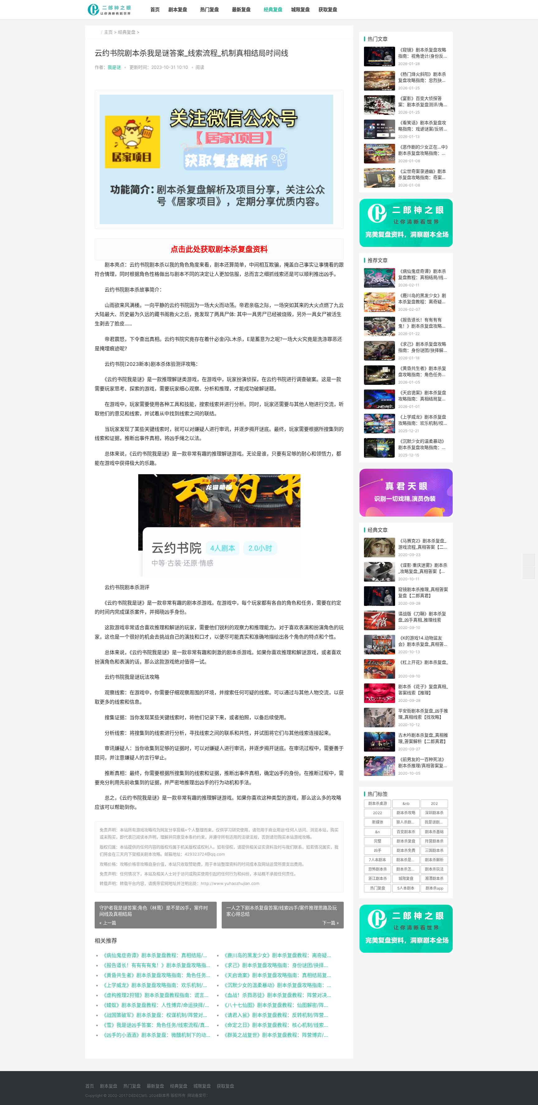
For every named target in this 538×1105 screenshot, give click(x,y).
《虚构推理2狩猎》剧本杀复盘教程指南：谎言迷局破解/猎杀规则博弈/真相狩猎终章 (155, 995)
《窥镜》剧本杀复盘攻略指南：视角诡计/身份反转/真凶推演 (422, 55)
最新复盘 (241, 9)
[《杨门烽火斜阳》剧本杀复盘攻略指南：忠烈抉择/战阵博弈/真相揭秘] (379, 75)
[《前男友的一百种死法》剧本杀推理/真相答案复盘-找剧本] (379, 760)
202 (434, 803)
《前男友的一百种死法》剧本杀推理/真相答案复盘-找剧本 (422, 765)
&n (377, 831)
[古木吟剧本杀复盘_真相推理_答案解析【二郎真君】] (379, 736)
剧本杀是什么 (407, 859)
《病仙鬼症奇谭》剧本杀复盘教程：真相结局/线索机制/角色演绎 (155, 955)
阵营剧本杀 (434, 841)
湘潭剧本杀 (434, 878)
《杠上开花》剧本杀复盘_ (423, 662)
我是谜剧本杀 (436, 822)
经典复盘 (273, 9)
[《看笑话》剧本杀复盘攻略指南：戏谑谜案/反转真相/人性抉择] (379, 123)
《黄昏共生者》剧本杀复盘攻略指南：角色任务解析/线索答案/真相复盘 (155, 975)
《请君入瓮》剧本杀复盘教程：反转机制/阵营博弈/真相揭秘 (276, 1015)
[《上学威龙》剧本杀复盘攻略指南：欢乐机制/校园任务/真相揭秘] (379, 417)
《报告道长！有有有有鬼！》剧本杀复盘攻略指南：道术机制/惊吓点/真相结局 (155, 965)
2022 (377, 812)
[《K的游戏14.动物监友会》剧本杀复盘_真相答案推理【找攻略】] (379, 638)
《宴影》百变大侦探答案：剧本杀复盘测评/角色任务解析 (423, 104)
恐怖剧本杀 (377, 869)
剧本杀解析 (434, 859)
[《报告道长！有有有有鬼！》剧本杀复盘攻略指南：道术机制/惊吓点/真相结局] (379, 320)
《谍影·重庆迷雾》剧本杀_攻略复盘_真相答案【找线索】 (422, 571)
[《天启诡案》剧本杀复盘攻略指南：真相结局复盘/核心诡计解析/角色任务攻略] (379, 393)
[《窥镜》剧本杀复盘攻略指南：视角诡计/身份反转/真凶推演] (379, 50)
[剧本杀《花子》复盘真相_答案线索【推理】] (379, 687)
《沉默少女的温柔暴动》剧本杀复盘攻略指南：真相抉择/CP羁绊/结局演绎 (276, 985)
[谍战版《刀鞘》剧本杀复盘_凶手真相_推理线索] (379, 614)
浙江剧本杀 (377, 878)
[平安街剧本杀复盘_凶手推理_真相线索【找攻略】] (379, 711)
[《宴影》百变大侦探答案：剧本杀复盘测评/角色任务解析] (379, 99)
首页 (155, 9)
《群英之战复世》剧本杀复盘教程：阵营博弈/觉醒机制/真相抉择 (276, 1035)
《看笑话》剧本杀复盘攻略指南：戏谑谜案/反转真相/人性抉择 (423, 128)
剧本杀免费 (406, 850)
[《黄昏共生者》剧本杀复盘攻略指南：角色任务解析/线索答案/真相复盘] (379, 369)
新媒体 (377, 822)
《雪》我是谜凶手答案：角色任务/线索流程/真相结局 (155, 1025)
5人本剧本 (405, 888)
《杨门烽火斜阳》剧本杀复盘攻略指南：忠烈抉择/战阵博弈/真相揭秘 (423, 80)
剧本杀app (434, 888)
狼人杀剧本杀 (407, 822)
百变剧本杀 (406, 831)
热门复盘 (209, 9)
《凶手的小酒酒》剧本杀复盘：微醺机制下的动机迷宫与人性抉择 (155, 1035)
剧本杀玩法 (434, 869)
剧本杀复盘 (406, 841)
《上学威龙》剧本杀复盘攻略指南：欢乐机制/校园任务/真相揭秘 (155, 985)
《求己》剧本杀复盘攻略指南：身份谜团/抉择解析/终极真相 (276, 965)
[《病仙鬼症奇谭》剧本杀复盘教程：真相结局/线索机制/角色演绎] (379, 272)
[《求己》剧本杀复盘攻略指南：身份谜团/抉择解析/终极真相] (379, 344)
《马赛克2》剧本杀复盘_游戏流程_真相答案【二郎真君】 (423, 546)
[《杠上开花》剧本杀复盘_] (379, 663)
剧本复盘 (177, 9)
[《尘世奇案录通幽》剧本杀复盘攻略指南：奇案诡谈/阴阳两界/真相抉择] (379, 172)
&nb (406, 803)
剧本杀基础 (434, 831)
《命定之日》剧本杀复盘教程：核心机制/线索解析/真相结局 (276, 1025)
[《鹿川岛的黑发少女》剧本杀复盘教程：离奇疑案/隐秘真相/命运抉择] (379, 296)
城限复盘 (300, 9)
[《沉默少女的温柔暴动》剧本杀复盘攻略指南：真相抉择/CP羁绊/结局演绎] (379, 442)
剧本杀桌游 (377, 803)
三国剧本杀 (434, 850)
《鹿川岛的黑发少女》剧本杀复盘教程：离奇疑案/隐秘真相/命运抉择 (276, 955)
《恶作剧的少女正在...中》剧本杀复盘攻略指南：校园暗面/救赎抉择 (423, 153)
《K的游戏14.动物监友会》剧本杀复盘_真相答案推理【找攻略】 (423, 644)
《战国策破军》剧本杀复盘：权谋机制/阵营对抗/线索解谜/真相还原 (155, 1015)
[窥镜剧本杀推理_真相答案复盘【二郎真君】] (379, 590)
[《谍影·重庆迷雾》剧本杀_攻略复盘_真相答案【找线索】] (379, 566)
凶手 (377, 850)
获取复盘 (328, 9)
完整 (377, 841)
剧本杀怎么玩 (407, 869)
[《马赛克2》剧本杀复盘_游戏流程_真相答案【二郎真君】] (379, 541)
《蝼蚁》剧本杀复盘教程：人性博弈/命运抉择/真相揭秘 (155, 1005)
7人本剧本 (377, 859)
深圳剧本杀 (434, 812)
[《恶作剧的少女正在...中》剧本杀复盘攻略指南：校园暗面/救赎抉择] (379, 147)
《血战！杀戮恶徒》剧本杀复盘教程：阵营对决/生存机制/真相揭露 (276, 995)
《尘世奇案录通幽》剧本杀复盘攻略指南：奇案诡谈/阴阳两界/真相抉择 (422, 177)
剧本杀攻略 (406, 812)
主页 (108, 32)
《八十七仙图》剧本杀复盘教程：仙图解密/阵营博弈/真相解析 (276, 1005)
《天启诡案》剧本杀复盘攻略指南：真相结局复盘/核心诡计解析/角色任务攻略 (276, 975)
